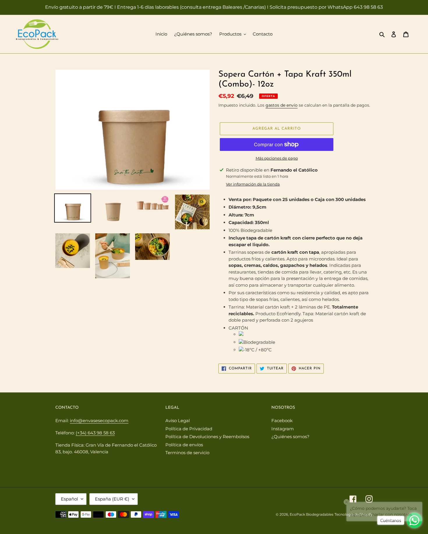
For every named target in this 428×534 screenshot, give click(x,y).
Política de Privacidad (188, 428)
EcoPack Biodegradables (311, 514)
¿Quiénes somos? (290, 436)
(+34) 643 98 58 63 (95, 433)
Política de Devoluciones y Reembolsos (207, 436)
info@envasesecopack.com (99, 420)
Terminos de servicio (187, 452)
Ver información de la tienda (253, 184)
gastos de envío (282, 105)
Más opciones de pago (277, 158)
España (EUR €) (112, 499)
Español (69, 499)
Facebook (282, 420)
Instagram (282, 428)
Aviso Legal (177, 420)
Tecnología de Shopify (354, 514)
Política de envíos (184, 444)
